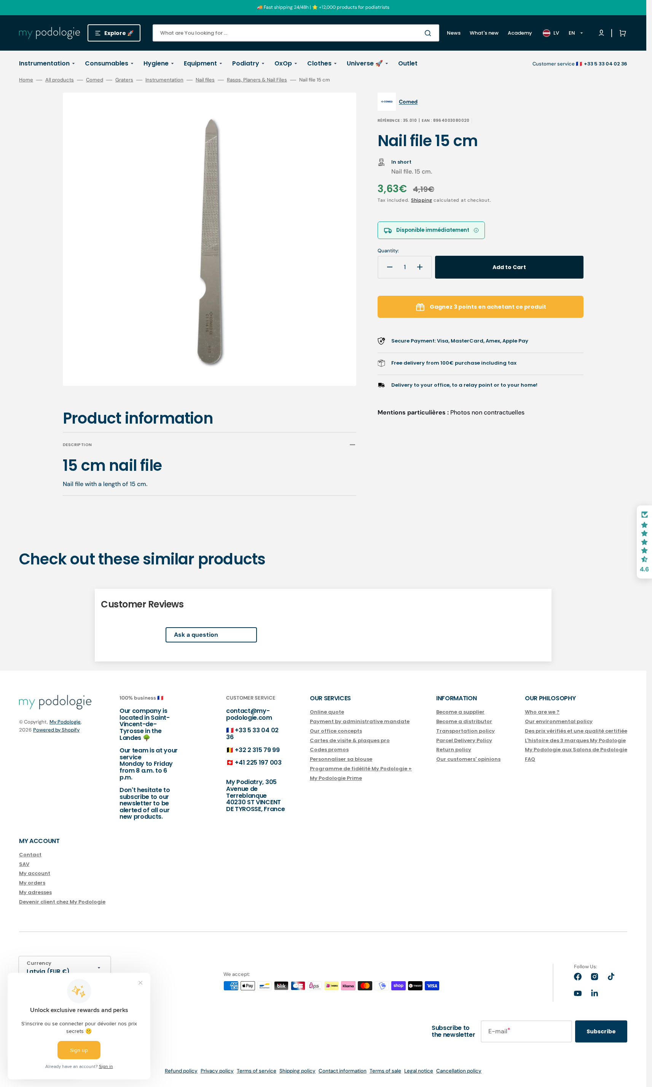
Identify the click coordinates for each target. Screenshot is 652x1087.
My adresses (35, 892)
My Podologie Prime (336, 778)
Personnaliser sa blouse (341, 759)
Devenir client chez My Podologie (62, 901)
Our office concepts (336, 731)
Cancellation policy (458, 1071)
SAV (24, 864)
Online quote (327, 712)
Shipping (421, 200)
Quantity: (388, 251)
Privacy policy (217, 1071)
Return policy (453, 749)
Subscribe (601, 1031)
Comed (94, 80)
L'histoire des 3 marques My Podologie (575, 740)
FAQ (530, 759)
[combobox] (296, 32)
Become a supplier (460, 712)
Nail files (205, 80)
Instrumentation (164, 80)
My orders (32, 882)
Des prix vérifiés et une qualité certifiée (576, 731)
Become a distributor (464, 721)
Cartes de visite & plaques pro (350, 740)
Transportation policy (465, 731)
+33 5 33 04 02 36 (252, 733)
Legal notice (418, 1071)
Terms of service (256, 1071)
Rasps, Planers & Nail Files (257, 80)
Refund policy (181, 1071)
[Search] (429, 33)
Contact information (343, 1071)
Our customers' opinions (468, 759)
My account (34, 873)
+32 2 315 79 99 (257, 750)
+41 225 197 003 (258, 762)
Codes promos (329, 749)
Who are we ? (542, 712)
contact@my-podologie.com (249, 714)
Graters (124, 80)
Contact (30, 855)
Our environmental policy (559, 721)
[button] (621, 33)
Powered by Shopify (56, 730)
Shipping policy (297, 1071)
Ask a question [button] (196, 635)
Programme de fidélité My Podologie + (361, 768)
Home (26, 80)
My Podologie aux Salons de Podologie (576, 749)
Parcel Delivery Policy (464, 740)
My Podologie (65, 722)
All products (59, 80)
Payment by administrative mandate (360, 721)
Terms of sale (385, 1071)
